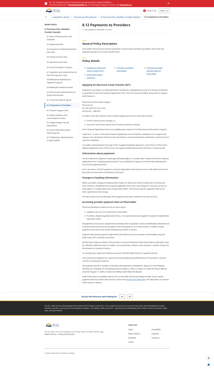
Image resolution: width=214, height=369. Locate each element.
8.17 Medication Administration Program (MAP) (60, 139)
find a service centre (66, 334)
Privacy (131, 342)
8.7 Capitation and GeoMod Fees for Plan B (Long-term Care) (62, 73)
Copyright (155, 333)
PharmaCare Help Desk (135, 279)
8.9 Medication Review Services (60, 87)
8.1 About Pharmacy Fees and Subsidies (59, 38)
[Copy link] (208, 364)
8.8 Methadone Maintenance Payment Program (59, 81)
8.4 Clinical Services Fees (57, 57)
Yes (122, 296)
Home (130, 329)
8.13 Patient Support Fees (57, 110)
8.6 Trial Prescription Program (59, 67)
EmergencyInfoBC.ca (78, 5)
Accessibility (156, 329)
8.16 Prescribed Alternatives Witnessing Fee (58, 131)
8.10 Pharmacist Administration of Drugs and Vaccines (61, 93)
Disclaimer (132, 338)
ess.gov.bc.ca (126, 5)
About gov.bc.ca (134, 333)
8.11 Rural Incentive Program (59, 100)
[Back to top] (208, 357)
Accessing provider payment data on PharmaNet (155, 71)
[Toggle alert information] (144, 10)
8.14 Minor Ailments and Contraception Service (57, 116)
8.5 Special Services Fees (57, 62)
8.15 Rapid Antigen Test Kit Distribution (58, 124)
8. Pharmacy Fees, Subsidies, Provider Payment (120, 17)
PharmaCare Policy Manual (85, 17)
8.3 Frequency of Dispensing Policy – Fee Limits (62, 50)
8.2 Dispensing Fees (55, 44)
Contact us (155, 338)
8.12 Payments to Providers (59, 105)
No (130, 296)
